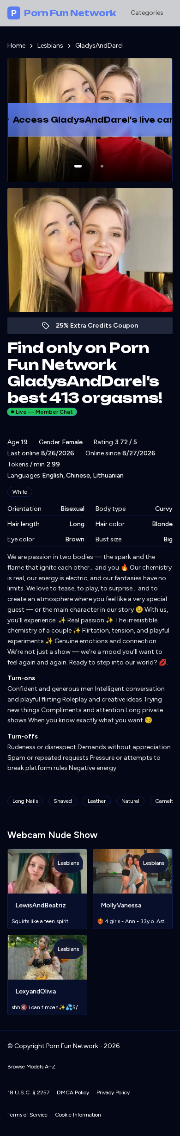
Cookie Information (78, 1114)
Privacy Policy (113, 1092)
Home (16, 46)
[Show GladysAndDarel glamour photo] (102, 166)
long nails (25, 801)
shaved (63, 801)
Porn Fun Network (63, 13)
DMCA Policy (73, 1092)
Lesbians (50, 46)
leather (97, 801)
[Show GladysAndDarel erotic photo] (78, 166)
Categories (147, 13)
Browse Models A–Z (31, 1066)
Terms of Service (27, 1114)
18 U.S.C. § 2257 (28, 1092)
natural (130, 801)
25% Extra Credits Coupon (102, 328)
